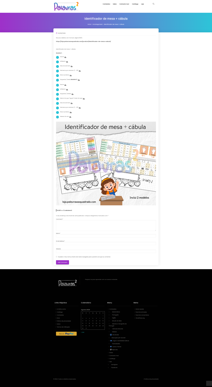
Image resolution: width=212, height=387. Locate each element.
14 (99, 321)
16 (82, 323)
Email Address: (60, 241)
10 (86, 321)
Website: (58, 249)
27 (96, 326)
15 (103, 321)
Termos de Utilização (63, 327)
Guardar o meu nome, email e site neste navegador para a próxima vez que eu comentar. (84, 257)
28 (99, 326)
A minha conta (61, 309)
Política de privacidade (64, 321)
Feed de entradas (141, 312)
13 (96, 321)
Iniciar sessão (140, 309)
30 (82, 328)
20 (96, 323)
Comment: (59, 219)
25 (89, 326)
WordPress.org (140, 318)
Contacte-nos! (124, 4)
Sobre (115, 4)
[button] (154, 4)
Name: (58, 233)
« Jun (82, 332)
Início (89, 24)
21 (99, 323)
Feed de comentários (142, 315)
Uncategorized (97, 24)
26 (92, 326)
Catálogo (135, 4)
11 (89, 321)
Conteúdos (106, 4)
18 (89, 323)
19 (92, 323)
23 (82, 326)
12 (92, 321)
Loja (142, 4)
